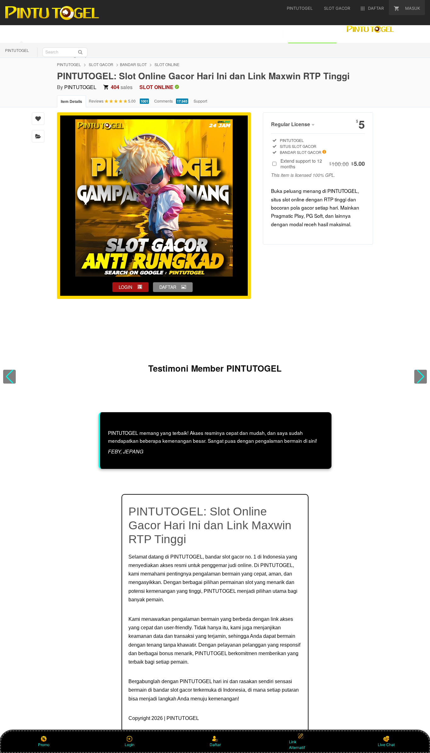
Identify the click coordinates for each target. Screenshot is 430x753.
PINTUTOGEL (17, 50)
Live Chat (386, 744)
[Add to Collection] (38, 136)
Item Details (71, 101)
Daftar (215, 744)
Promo (43, 744)
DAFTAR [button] (167, 287)
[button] (9, 377)
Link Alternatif (297, 744)
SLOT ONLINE (167, 64)
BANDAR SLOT (133, 64)
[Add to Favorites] (38, 118)
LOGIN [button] (125, 287)
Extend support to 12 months (322, 163)
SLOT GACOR (101, 64)
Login (129, 744)
